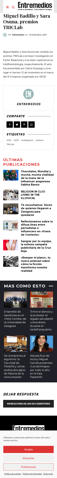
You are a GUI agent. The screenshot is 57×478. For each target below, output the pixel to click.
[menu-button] (7, 7)
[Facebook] (9, 124)
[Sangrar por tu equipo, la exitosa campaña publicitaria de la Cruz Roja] (10, 245)
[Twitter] (17, 124)
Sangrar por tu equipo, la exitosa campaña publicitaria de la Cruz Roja (36, 246)
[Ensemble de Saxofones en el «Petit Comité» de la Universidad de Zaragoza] (15, 300)
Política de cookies (12, 474)
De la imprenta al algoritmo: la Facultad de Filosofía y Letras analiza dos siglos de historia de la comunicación (15, 366)
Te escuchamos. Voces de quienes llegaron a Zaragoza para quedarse (36, 209)
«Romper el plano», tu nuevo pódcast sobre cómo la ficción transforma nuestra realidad (36, 264)
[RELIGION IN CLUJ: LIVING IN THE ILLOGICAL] (10, 195)
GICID (16, 140)
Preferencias (28, 466)
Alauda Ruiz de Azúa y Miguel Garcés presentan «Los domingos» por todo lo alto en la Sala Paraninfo (41, 366)
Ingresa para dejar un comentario (28, 403)
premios (39, 140)
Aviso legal (48, 474)
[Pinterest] (24, 124)
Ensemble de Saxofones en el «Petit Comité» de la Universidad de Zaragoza (15, 319)
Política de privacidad (32, 474)
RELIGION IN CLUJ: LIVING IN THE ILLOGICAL (33, 195)
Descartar (28, 458)
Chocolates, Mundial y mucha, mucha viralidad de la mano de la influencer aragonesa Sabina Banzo (37, 178)
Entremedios (18, 35)
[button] (13, 7)
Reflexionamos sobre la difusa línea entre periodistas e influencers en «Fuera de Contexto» (37, 228)
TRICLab (10, 144)
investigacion (27, 140)
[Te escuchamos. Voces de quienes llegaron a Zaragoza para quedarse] (10, 208)
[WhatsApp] (31, 124)
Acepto (28, 449)
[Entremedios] (5, 35)
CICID (8, 140)
